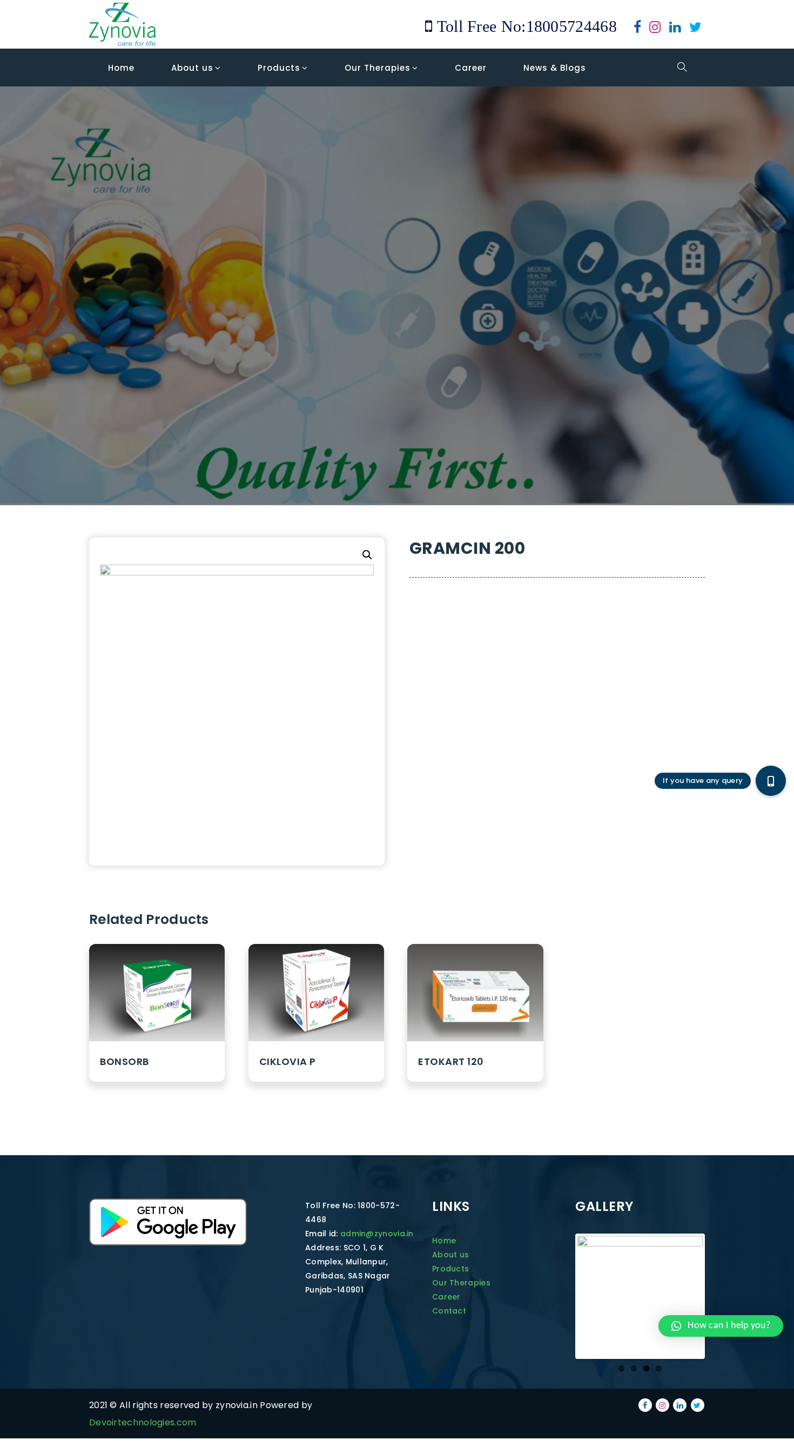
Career (446, 1296)
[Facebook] (637, 29)
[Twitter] (695, 29)
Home (444, 1240)
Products (450, 1268)
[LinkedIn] (675, 29)
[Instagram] (655, 29)
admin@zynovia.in (377, 1233)
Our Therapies (461, 1282)
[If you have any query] (771, 781)
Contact (449, 1310)
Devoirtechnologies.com (143, 1422)
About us (450, 1254)
